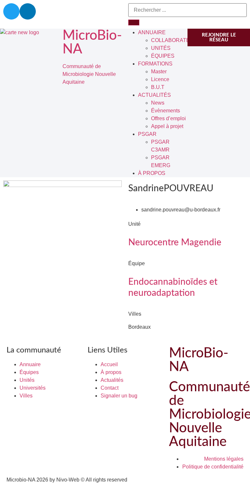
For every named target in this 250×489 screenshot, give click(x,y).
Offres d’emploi (168, 118)
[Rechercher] (133, 22)
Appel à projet (167, 126)
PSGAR (147, 134)
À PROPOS (151, 173)
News (157, 103)
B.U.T (157, 87)
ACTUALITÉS (154, 95)
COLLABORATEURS (176, 40)
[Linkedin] (28, 11)
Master (159, 71)
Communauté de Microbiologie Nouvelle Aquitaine (89, 74)
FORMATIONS (155, 63)
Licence (160, 79)
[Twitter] (11, 11)
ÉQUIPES (162, 56)
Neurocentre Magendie (174, 242)
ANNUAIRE (152, 32)
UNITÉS (161, 48)
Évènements (165, 110)
